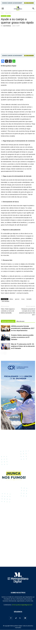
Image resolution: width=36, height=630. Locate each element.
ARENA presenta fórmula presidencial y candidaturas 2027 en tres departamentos (22, 328)
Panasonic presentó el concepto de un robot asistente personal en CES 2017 (27, 312)
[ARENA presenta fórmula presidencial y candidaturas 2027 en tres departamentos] (5, 328)
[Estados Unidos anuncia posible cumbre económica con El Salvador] (5, 337)
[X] (20, 618)
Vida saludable (5, 301)
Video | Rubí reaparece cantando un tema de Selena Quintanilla (8, 311)
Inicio (2, 13)
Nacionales (3, 16)
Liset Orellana (7, 25)
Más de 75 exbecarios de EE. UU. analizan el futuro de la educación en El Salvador (23, 346)
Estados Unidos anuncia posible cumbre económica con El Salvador (22, 337)
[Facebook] (11, 618)
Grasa (22, 299)
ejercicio (17, 299)
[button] (33, 8)
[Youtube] (25, 618)
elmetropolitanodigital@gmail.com (22, 605)
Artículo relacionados (8, 321)
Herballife (28, 299)
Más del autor (20, 321)
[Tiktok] (16, 618)
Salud (9, 16)
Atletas (11, 299)
